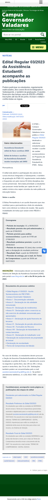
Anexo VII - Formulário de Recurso (20, 327)
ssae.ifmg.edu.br (17, 276)
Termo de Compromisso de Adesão (20, 346)
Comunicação (7, 112)
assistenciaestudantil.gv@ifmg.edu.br (16, 372)
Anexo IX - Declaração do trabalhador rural (23, 335)
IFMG (40, 461)
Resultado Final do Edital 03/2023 (19, 433)
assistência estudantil (37, 457)
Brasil (7, 2)
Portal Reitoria (40, 39)
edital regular (17, 457)
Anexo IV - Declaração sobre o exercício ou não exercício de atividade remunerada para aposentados (23, 313)
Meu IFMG (8, 39)
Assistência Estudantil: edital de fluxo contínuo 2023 (16, 149)
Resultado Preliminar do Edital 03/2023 (21, 403)
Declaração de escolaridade (18, 343)
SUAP (30, 39)
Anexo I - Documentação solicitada (20, 300)
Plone (39, 499)
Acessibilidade (13, 7)
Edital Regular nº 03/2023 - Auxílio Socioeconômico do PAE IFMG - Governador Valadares (19, 294)
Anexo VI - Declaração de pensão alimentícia (24, 324)
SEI (16, 39)
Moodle (22, 39)
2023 (25, 457)
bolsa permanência (23, 461)
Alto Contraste (24, 7)
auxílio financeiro (9, 461)
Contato (43, 42)
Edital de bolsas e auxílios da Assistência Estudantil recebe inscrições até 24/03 (15, 159)
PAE (33, 461)
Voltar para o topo (39, 470)
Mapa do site (35, 7)
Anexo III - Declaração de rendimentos (22, 308)
